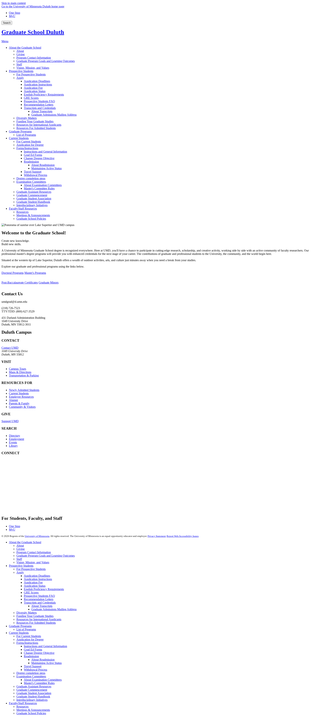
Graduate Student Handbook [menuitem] (33, 201)
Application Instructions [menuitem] (38, 84)
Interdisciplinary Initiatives (32, 699)
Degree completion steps (30, 673)
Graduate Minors (49, 282)
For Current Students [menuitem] (28, 141)
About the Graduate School (25, 542)
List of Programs (26, 629)
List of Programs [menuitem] (26, 134)
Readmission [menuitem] (31, 161)
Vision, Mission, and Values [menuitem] (32, 67)
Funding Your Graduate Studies (34, 616)
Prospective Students (21, 565)
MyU (12, 16)
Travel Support (32, 666)
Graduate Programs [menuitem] (20, 131)
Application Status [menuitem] (34, 91)
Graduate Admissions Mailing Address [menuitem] (54, 114)
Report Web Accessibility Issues (183, 536)
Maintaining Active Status (46, 663)
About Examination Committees (43, 679)
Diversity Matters (26, 612)
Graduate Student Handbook (33, 696)
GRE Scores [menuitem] (31, 97)
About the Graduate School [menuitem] (25, 47)
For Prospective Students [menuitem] (31, 74)
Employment (16, 439)
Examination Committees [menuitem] (31, 181)
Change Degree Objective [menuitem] (39, 158)
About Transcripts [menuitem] (41, 111)
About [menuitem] (20, 51)
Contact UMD (9, 347)
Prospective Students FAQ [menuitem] (39, 101)
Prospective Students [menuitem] (21, 71)
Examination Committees (31, 676)
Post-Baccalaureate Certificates (19, 282)
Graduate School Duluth (32, 32)
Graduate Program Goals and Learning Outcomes (45, 555)
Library (13, 445)
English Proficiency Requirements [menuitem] (44, 94)
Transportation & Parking (24, 375)
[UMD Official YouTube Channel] (29, 486)
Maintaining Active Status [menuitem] (46, 168)
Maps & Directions (20, 372)
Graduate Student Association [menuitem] (33, 198)
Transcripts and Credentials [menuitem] (40, 108)
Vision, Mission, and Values (32, 562)
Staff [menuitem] (19, 64)
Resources (22, 706)
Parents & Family (19, 403)
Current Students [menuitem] (19, 138)
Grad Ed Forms (33, 649)
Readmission (31, 656)
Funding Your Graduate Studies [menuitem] (34, 121)
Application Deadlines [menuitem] (37, 81)
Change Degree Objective (39, 652)
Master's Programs (35, 272)
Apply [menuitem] (20, 77)
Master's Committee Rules (39, 683)
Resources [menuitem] (22, 211)
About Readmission (43, 659)
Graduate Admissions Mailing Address (54, 609)
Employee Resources (21, 396)
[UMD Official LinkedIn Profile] (29, 497)
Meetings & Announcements (33, 709)
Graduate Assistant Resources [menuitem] (33, 191)
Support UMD (10, 421)
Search (7, 22)
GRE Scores (31, 592)
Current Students (19, 393)
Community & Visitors (22, 406)
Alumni (13, 400)
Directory (14, 435)
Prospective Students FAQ (39, 595)
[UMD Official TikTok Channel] (29, 507)
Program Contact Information (33, 552)
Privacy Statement (157, 536)
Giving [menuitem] (20, 54)
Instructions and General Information (45, 646)
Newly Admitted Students (24, 390)
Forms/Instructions (27, 642)
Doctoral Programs (12, 272)
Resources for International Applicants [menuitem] (38, 124)
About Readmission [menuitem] (43, 165)
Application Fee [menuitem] (33, 87)
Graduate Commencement (31, 689)
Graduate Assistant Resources (33, 686)
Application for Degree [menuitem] (30, 144)
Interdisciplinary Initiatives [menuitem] (32, 205)
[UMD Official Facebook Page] (29, 466)
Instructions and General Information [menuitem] (45, 151)
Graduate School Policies (31, 713)
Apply (20, 572)
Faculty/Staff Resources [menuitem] (23, 208)
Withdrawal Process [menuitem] (35, 175)
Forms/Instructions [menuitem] (27, 148)
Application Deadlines (37, 575)
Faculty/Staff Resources (23, 703)
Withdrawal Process (35, 669)
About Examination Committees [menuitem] (43, 185)
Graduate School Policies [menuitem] (31, 218)
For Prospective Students (31, 569)
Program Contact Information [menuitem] (33, 57)
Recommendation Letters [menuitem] (38, 104)
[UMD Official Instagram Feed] (29, 476)
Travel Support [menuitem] (32, 171)
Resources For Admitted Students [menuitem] (36, 128)
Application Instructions (38, 579)
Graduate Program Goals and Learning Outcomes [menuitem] (45, 61)
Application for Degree (30, 639)
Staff (19, 559)
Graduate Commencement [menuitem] (31, 195)
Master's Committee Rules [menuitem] (39, 188)
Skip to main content (13, 3)
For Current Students (28, 636)
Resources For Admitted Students (36, 622)
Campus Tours (17, 368)
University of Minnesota (37, 536)
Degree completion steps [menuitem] (30, 178)
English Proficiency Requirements (44, 589)
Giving (20, 549)
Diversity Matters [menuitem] (26, 118)
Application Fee (33, 582)
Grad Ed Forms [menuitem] (33, 154)
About (20, 545)
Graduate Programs (20, 626)
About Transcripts (41, 606)
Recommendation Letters (38, 599)
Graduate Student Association (33, 693)
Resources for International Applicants (38, 619)
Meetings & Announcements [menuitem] (33, 215)
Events (13, 442)
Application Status (34, 585)
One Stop (14, 12)
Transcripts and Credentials (40, 602)
